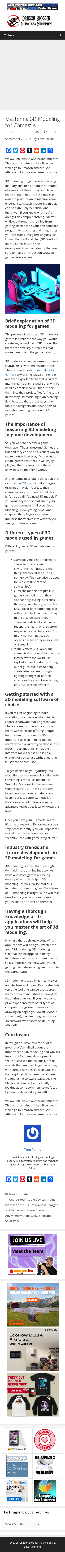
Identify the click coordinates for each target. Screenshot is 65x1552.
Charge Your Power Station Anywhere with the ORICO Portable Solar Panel (28, 1215)
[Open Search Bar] (60, 35)
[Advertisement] (32, 74)
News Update (18, 1194)
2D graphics (30, 483)
